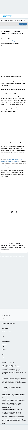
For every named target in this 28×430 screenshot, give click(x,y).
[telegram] (16, 212)
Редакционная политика (6, 331)
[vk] (12, 212)
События (3, 354)
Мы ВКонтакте (4, 344)
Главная (3, 357)
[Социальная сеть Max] (3, 318)
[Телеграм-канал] (7, 315)
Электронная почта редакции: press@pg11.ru (11, 370)
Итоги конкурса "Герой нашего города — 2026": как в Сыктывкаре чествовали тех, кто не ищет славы (13, 248)
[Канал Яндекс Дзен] (9, 315)
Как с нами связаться (6, 333)
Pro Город (4, 346)
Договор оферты (5, 326)
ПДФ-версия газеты (6, 341)
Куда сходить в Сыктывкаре (7, 20)
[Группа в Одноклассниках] (5, 315)
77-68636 (13, 392)
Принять (23, 24)
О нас (3, 336)
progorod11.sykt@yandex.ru (7, 374)
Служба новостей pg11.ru (9, 41)
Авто (3, 351)
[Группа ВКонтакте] (3, 315)
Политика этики (5, 328)
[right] (26, 20)
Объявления (4, 349)
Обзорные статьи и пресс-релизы (8, 323)
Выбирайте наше (18, 20)
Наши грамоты (5, 338)
